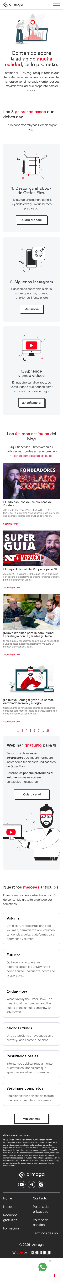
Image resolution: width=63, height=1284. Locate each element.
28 (48, 730)
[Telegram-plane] (31, 1184)
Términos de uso (45, 1233)
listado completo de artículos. (33, 456)
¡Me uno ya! (32, 309)
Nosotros (10, 1206)
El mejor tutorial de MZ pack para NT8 (31, 569)
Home (7, 1198)
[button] (49, 1261)
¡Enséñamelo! (31, 402)
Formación (11, 1228)
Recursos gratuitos (10, 1217)
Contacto (40, 1198)
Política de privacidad (41, 1209)
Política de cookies (41, 1222)
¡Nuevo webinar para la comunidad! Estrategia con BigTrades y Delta (28, 634)
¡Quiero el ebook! (31, 220)
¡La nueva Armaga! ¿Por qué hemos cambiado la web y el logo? (28, 701)
